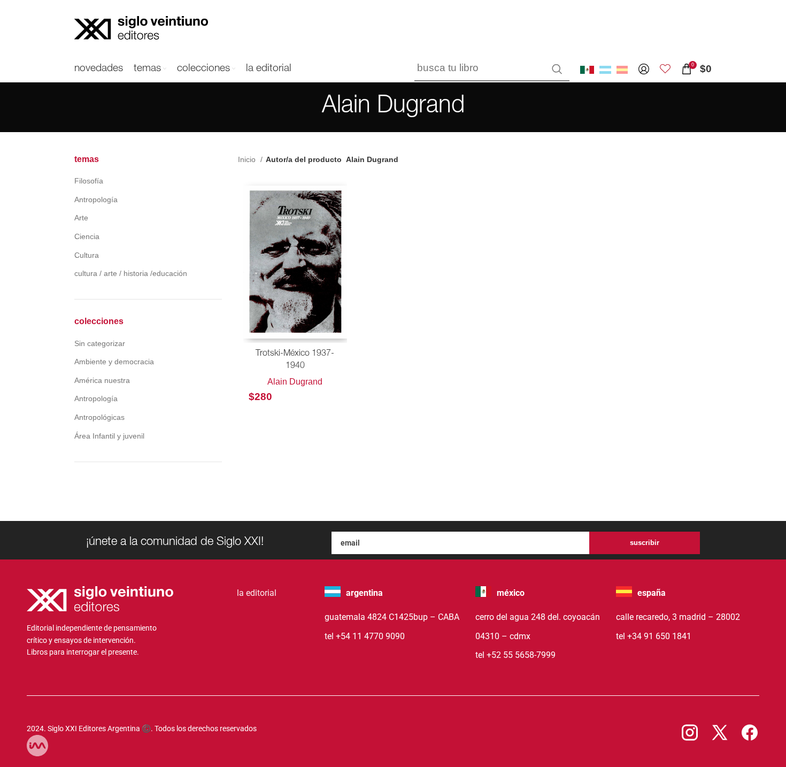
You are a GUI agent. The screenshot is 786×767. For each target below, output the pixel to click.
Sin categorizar (99, 343)
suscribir (644, 543)
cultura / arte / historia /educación (130, 273)
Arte (81, 217)
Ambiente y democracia (114, 361)
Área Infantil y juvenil (109, 436)
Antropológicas (99, 417)
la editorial (256, 593)
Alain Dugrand (294, 381)
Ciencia (86, 236)
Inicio (248, 159)
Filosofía (88, 181)
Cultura (86, 255)
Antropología (96, 199)
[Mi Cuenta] (643, 69)
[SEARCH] (557, 69)
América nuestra (102, 380)
